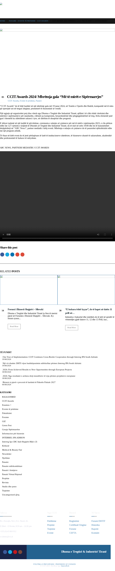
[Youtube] (15, 552)
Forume (5, 417)
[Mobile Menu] (113, 9)
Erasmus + (6, 405)
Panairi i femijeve (9, 470)
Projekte (5, 478)
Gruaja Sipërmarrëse (11, 429)
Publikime (51, 521)
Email (22, 254)
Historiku (95, 525)
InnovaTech (65, 566)
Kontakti (95, 533)
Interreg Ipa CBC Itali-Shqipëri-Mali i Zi (19, 442)
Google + (17, 254)
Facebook (2, 254)
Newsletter (6, 454)
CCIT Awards (13, 101)
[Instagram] (20, 552)
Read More (14, 326)
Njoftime (6, 458)
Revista (5, 482)
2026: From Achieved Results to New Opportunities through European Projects (37, 369)
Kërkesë (5, 446)
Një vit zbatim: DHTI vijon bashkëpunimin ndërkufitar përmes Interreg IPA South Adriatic (42, 363)
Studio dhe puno (9, 486)
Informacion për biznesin (13, 433)
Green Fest (7, 425)
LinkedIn (12, 254)
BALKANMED (9, 397)
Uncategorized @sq (10, 495)
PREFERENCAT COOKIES (66, 564)
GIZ (4, 421)
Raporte (94, 529)
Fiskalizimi (7, 413)
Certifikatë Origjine (77, 525)
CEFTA (72, 533)
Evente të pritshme (27, 101)
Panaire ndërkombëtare (12, 466)
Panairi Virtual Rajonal (12, 474)
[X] (10, 552)
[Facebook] (5, 552)
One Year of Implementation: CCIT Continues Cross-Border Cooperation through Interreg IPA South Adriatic (50, 357)
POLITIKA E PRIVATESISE (43, 564)
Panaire (39, 101)
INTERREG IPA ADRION (13, 438)
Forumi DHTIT (98, 521)
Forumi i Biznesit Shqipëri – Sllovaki (25, 309)
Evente (50, 533)
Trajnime (6, 490)
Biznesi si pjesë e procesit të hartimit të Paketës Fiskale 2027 (29, 382)
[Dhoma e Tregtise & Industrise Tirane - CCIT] (17, 9)
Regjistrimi (74, 521)
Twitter (7, 254)
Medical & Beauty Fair (12, 450)
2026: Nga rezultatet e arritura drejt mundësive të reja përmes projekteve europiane (39, 376)
